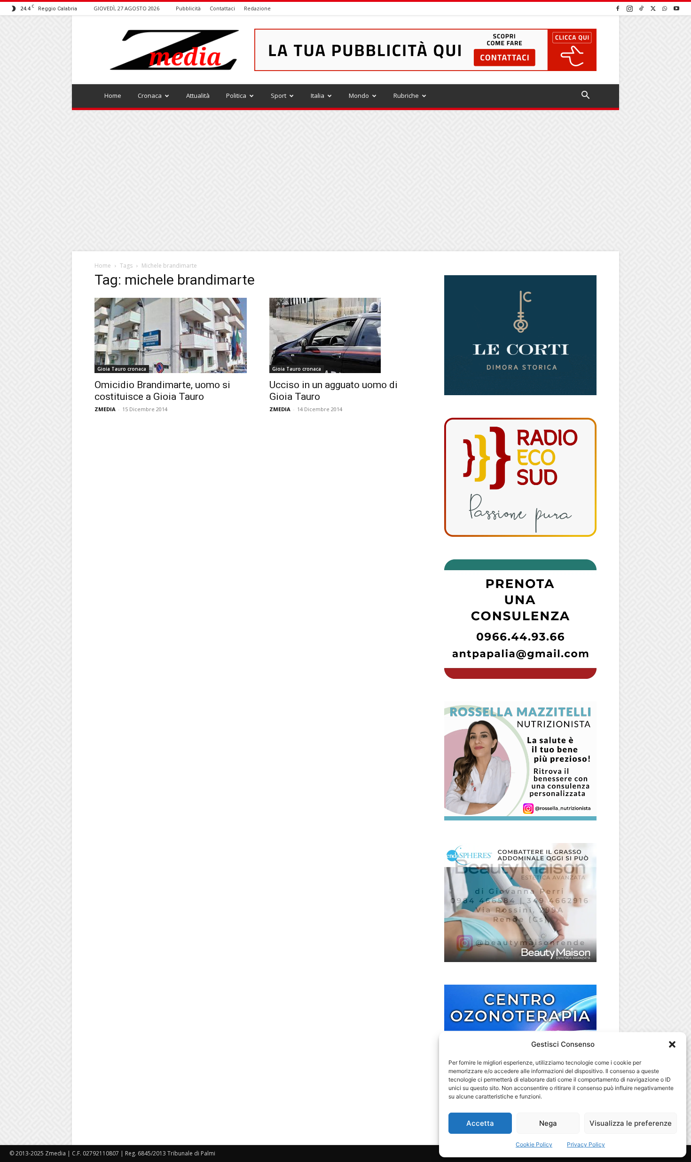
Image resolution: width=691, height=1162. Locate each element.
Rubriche (406, 95)
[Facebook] (617, 8)
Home (112, 95)
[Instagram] (629, 8)
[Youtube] (676, 8)
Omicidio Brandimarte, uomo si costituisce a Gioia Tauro (162, 390)
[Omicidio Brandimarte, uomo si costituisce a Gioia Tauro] (170, 335)
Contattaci (222, 8)
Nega (548, 1123)
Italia (317, 95)
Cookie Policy (534, 1144)
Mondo (359, 95)
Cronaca (150, 95)
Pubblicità (188, 8)
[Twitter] (653, 8)
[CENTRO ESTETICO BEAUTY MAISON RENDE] (520, 902)
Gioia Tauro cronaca (121, 369)
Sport (278, 95)
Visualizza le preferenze (630, 1123)
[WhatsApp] (665, 8)
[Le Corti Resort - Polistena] (520, 335)
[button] (672, 1044)
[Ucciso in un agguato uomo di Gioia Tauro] (345, 335)
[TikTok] (641, 8)
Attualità (198, 95)
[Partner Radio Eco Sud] (520, 477)
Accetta (480, 1123)
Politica (236, 95)
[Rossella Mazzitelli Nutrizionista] (520, 760)
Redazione (257, 8)
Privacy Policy (586, 1144)
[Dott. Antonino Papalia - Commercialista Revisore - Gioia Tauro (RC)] (520, 618)
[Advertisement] (345, 181)
